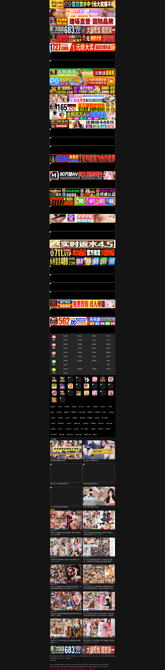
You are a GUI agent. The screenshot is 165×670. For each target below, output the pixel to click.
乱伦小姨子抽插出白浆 (90, 507)
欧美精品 (94, 336)
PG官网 (60, 406)
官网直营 (74, 406)
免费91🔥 (61, 434)
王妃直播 (60, 418)
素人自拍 (108, 340)
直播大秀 (108, 429)
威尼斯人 (53, 406)
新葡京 (52, 412)
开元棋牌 (66, 406)
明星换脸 (80, 356)
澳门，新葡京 (85, 429)
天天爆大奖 (68, 429)
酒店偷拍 (111, 412)
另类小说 (65, 373)
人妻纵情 (94, 369)
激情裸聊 (93, 423)
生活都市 (65, 369)
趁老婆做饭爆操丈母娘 (58, 460)
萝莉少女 (108, 336)
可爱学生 (94, 352)
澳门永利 (81, 406)
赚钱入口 (95, 434)
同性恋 (108, 364)
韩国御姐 (80, 344)
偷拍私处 (75, 418)
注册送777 (103, 406)
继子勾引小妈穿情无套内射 (59, 484)
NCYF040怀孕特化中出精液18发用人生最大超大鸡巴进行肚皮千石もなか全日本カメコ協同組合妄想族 (98, 615)
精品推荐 (65, 336)
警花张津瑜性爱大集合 (90, 484)
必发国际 (97, 418)
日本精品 (80, 340)
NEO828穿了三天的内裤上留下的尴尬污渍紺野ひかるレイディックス (98, 641)
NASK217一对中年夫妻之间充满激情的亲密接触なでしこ (66, 641)
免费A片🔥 (70, 434)
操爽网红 (90, 412)
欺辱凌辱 (65, 348)
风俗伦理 (108, 369)
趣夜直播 (82, 418)
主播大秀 (53, 418)
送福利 (110, 406)
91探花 (80, 348)
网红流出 (94, 348)
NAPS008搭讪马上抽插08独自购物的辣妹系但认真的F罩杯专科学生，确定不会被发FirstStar (98, 587)
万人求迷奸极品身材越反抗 (59, 507)
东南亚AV (108, 344)
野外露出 (108, 348)
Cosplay (94, 340)
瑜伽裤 (94, 356)
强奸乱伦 (80, 336)
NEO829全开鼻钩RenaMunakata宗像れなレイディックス (65, 560)
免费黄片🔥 (87, 434)
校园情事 (80, 369)
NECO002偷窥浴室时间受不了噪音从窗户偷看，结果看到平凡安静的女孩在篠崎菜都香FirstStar (97, 561)
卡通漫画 (65, 360)
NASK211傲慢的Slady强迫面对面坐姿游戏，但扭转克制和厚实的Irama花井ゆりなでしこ (66, 587)
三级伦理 (65, 340)
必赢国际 (66, 412)
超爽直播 (97, 412)
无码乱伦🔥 (109, 423)
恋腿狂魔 (108, 352)
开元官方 (60, 429)
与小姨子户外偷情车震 (90, 460)
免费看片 (93, 429)
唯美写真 (94, 360)
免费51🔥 (101, 423)
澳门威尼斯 (54, 434)
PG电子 (88, 406)
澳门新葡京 (105, 418)
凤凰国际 (73, 412)
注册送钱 (95, 406)
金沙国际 (76, 429)
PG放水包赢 (82, 412)
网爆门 (108, 360)
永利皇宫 (68, 423)
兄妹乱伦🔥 (78, 434)
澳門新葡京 (61, 423)
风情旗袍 (65, 356)
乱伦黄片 (67, 418)
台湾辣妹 (65, 344)
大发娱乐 (53, 423)
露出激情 (80, 360)
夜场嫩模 (89, 418)
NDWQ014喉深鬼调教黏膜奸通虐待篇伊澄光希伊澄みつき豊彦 (66, 614)
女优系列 (80, 352)
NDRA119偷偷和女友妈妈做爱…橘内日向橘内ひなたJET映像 (66, 533)
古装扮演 (65, 352)
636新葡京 (85, 423)
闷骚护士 (108, 356)
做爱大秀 (100, 429)
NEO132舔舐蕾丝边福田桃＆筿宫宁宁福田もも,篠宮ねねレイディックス (98, 533)
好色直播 (53, 429)
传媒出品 (65, 364)
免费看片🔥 (77, 423)
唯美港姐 (94, 344)
